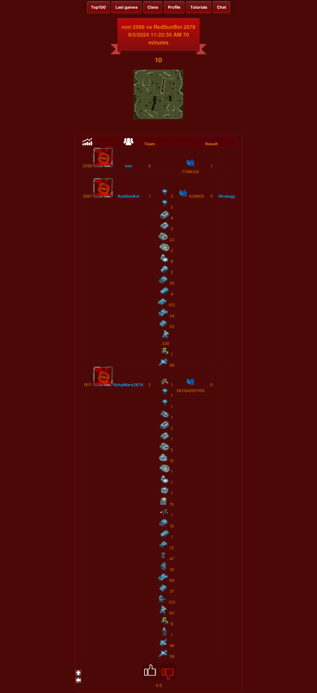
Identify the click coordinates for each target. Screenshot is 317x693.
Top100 (98, 7)
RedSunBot (128, 196)
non (128, 165)
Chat (221, 7)
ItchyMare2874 (128, 384)
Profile (174, 7)
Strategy (226, 196)
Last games (126, 7)
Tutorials (198, 7)
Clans (152, 7)
